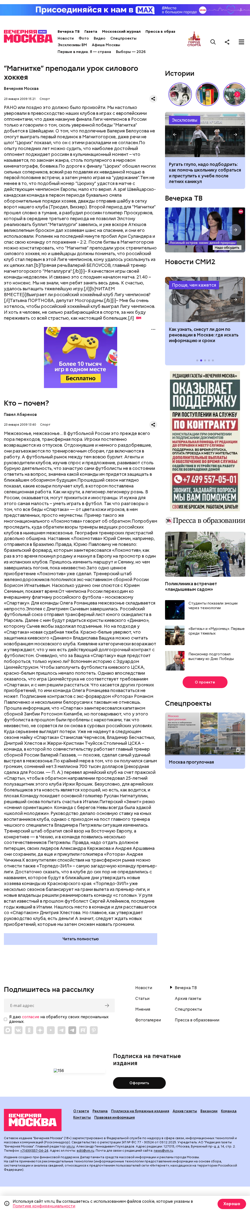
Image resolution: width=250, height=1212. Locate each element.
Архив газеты (188, 999)
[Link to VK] (18, 1030)
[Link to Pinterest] (94, 1030)
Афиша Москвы (106, 45)
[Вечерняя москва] (33, 1120)
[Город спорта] (194, 41)
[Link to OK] (29, 1030)
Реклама (100, 1111)
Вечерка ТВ (69, 31)
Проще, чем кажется (194, 285)
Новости (66, 38)
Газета (90, 31)
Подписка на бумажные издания (140, 1111)
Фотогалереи (148, 1020)
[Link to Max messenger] (8, 1030)
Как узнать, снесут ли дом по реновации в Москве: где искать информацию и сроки (205, 299)
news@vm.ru (163, 1150)
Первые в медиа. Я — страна (84, 51)
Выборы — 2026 (131, 51)
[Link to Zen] (40, 1030)
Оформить (139, 1083)
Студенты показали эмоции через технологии (213, 606)
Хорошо (231, 1203)
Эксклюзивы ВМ (72, 45)
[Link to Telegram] (61, 1030)
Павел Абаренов (20, 414)
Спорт (45, 99)
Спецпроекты (123, 38)
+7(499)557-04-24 (34, 1150)
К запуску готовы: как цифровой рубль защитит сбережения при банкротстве (205, 134)
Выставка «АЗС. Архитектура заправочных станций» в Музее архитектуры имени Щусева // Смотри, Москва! (207, 94)
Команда (229, 1111)
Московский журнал (121, 31)
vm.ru (70, 1146)
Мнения (142, 1009)
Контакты (82, 1117)
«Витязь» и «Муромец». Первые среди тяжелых (216, 631)
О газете (81, 1111)
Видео (99, 38)
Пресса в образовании (167, 31)
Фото (84, 38)
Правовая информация (114, 1117)
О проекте (205, 682)
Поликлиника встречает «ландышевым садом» (191, 586)
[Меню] (241, 41)
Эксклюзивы (184, 120)
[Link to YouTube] (51, 1030)
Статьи (142, 999)
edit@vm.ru (85, 1150)
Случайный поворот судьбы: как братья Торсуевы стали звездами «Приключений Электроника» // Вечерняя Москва (180, 94)
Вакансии (209, 1111)
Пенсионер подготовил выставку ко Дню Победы (211, 656)
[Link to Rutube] (83, 1030)
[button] (237, 94)
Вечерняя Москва (21, 88)
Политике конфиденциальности (44, 1206)
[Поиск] (213, 41)
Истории (179, 73)
